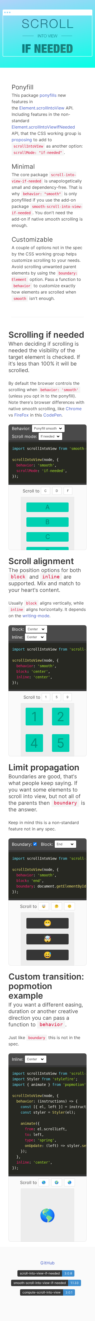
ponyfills (48, 95)
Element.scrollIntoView (41, 108)
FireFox (21, 415)
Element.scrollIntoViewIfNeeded (43, 127)
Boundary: (22, 844)
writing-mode (35, 615)
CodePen (52, 415)
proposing (22, 139)
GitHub (47, 1262)
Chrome (74, 408)
